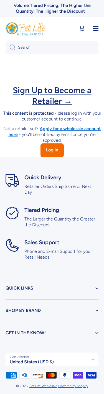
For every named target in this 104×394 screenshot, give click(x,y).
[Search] (10, 47)
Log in (52, 150)
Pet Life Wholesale (43, 386)
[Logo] (26, 28)
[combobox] (52, 47)
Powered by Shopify (73, 386)
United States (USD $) (32, 361)
